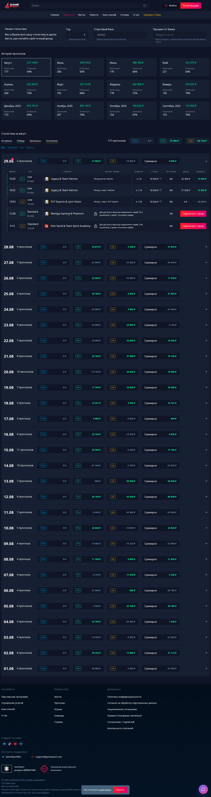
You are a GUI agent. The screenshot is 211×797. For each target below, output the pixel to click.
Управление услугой (12, 703)
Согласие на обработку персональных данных (132, 702)
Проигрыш (35, 140)
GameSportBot (13, 756)
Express (30, 147)
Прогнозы (59, 702)
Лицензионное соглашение (122, 709)
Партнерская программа (14, 696)
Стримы (58, 721)
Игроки (58, 709)
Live (22, 147)
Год (68, 29)
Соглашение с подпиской (120, 721)
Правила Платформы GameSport (124, 715)
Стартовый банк (104, 29)
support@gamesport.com (49, 756)
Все (3, 147)
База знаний (8, 709)
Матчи (57, 696)
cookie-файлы (105, 789)
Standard (12, 147)
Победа (21, 140)
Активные (6, 140)
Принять (120, 789)
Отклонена (52, 140)
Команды (59, 715)
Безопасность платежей (120, 728)
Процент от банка (164, 29)
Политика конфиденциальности (124, 696)
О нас (4, 715)
